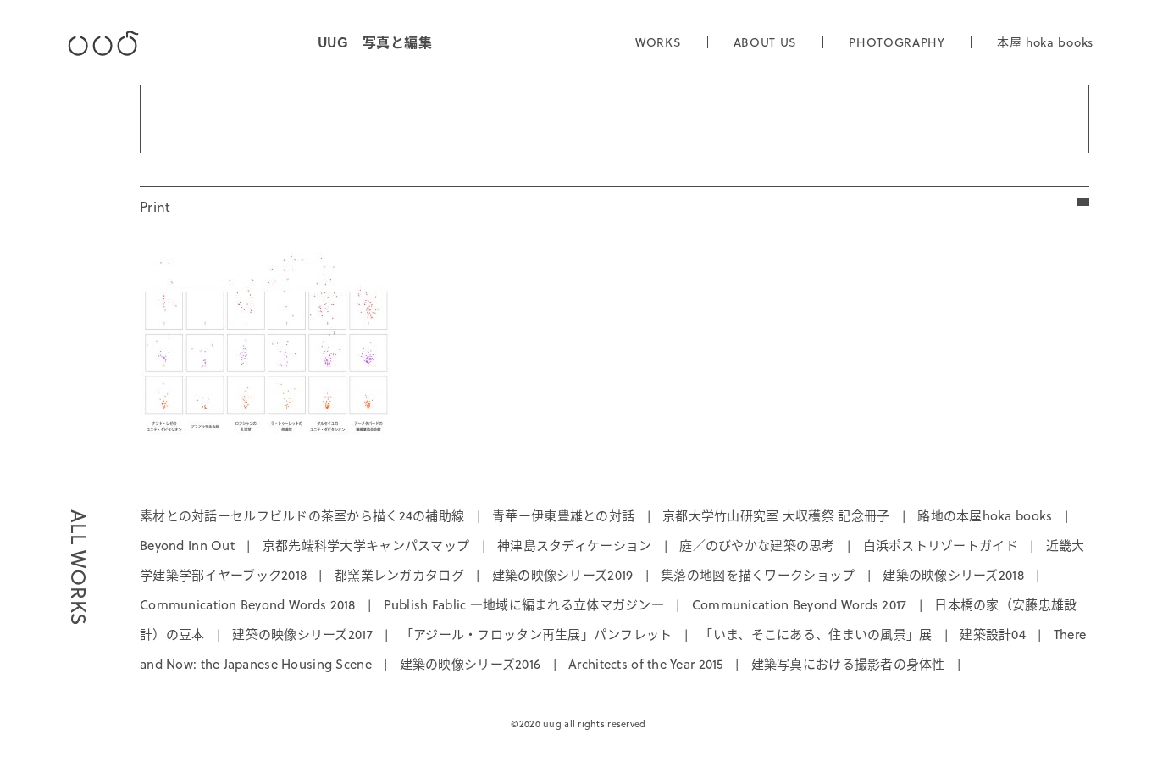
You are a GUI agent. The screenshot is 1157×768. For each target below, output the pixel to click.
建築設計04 (993, 634)
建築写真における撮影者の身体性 (848, 664)
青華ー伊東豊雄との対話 (563, 516)
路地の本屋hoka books (984, 516)
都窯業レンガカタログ (399, 575)
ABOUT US (766, 42)
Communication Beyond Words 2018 (248, 605)
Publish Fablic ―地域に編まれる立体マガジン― (524, 605)
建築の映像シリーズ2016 (470, 664)
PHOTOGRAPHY (897, 42)
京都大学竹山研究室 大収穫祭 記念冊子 (775, 516)
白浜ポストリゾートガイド (940, 545)
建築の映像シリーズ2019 (563, 575)
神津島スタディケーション (574, 545)
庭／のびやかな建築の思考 (756, 545)
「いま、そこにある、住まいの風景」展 (816, 634)
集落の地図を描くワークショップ (758, 575)
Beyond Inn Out (187, 545)
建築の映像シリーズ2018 (953, 575)
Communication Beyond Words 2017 (799, 605)
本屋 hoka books (1045, 42)
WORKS (658, 42)
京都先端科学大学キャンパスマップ (366, 545)
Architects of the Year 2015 (645, 664)
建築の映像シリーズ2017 (302, 634)
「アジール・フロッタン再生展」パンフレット (537, 634)
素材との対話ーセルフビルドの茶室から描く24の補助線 (302, 516)
